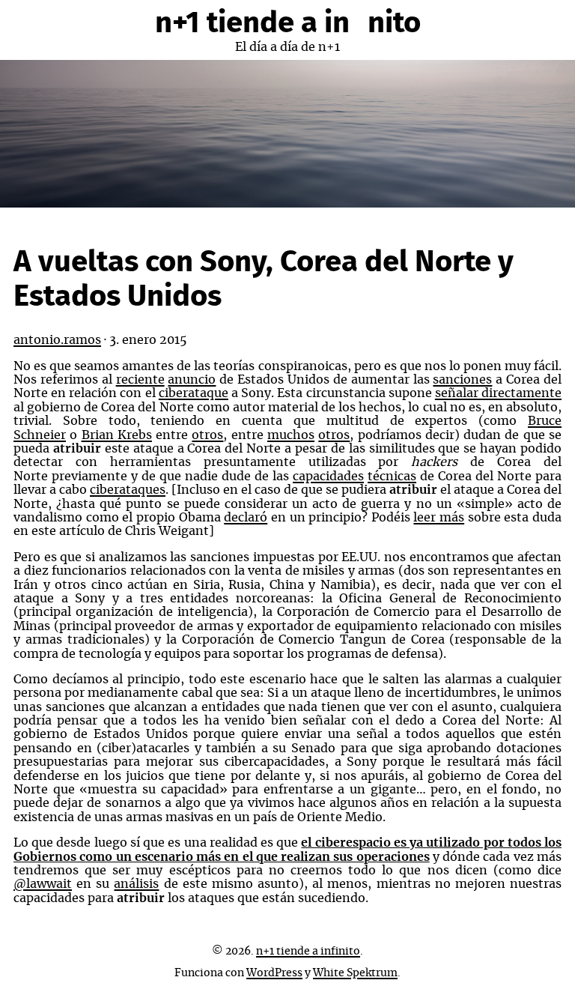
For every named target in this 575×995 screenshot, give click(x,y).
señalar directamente (498, 393)
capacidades (328, 477)
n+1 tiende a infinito (288, 23)
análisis (136, 884)
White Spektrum (355, 973)
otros (207, 435)
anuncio (192, 380)
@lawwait (42, 884)
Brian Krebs (117, 435)
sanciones (462, 380)
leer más (438, 518)
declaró (245, 518)
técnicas (392, 477)
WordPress (274, 973)
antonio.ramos (57, 340)
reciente (140, 380)
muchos (290, 435)
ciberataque (193, 393)
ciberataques (127, 490)
